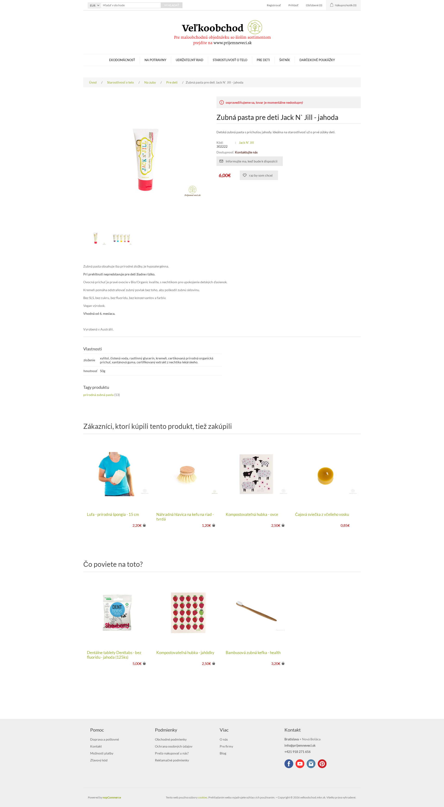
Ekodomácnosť (122, 60)
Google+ (322, 763)
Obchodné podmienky (171, 739)
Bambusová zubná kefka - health (253, 652)
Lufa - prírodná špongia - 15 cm (113, 514)
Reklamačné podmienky (172, 760)
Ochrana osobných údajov (173, 746)
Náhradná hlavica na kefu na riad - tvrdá (185, 516)
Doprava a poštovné (104, 739)
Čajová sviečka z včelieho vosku (322, 514)
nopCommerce (112, 797)
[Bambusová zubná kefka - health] (256, 612)
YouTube (300, 763)
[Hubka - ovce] (256, 474)
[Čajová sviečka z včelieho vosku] (326, 474)
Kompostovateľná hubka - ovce (252, 514)
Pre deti (263, 60)
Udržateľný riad (189, 60)
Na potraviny (155, 60)
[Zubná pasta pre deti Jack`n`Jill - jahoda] (96, 238)
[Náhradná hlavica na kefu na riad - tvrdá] (187, 474)
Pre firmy (226, 746)
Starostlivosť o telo (230, 60)
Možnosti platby (101, 753)
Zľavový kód (99, 760)
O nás (224, 739)
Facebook (288, 763)
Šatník (284, 60)
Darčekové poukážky (317, 60)
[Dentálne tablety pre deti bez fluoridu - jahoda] (118, 612)
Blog (223, 753)
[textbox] (131, 5)
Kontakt (96, 746)
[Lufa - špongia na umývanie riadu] (118, 474)
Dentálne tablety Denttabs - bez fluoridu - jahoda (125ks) (114, 655)
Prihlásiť (293, 5)
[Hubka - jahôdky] (187, 612)
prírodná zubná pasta (98, 395)
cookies (202, 797)
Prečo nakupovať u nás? (172, 753)
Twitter (311, 763)
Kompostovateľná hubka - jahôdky (185, 652)
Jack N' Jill (246, 142)
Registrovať (274, 5)
